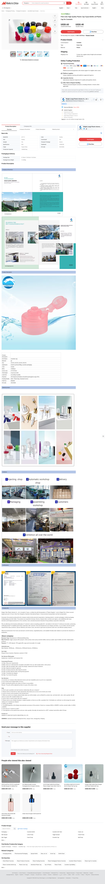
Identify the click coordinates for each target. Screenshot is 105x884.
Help (76, 8)
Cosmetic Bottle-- (31, 832)
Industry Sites (62, 872)
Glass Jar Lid (44, 853)
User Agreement (61, 878)
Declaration (68, 878)
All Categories (7, 8)
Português (27, 874)
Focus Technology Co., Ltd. (42, 878)
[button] (71, 129)
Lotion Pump (30, 834)
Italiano (44, 874)
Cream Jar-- (81, 832)
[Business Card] (101, 133)
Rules (102, 8)
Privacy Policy (75, 878)
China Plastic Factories (8, 861)
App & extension (85, 8)
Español (21, 874)
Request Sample (90, 35)
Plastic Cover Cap (23, 864)
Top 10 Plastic (48, 864)
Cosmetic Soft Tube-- (57, 832)
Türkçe (82, 874)
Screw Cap (42, 11)
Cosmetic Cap (55, 837)
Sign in (101, 4)
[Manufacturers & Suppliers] (10, 3)
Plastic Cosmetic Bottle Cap (9, 864)
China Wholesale (46, 872)
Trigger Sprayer (56, 834)
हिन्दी (73, 874)
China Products (22, 872)
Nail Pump (80, 837)
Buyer (68, 8)
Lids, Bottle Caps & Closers (33, 11)
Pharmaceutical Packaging (21, 853)
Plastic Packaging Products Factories (57, 861)
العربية (60, 874)
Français (32, 874)
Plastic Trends (58, 864)
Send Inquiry (71, 31)
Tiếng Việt (87, 874)
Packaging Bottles (7, 853)
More (3, 867)
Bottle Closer (61, 853)
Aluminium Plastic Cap (36, 864)
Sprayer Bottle (34, 853)
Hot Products (15, 872)
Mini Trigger (4, 837)
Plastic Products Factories (23, 861)
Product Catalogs (23, 828)
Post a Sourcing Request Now (44, 753)
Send (13, 753)
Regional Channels (71, 872)
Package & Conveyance (21, 11)
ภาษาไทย (78, 874)
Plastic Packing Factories (39, 861)
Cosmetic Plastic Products (75, 861)
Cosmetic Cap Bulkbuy (69, 864)
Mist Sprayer (5, 834)
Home (3, 11)
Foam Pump (30, 837)
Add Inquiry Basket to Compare (30, 60)
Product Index (79, 872)
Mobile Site (86, 872)
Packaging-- (4, 832)
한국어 (65, 874)
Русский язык (39, 874)
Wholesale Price (54, 872)
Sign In (63, 119)
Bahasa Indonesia (95, 874)
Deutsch (49, 874)
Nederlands (55, 874)
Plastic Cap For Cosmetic (91, 861)
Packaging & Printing (10, 11)
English (16, 874)
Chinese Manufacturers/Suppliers (34, 872)
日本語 (69, 874)
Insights (91, 872)
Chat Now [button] (94, 31)
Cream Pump (81, 834)
